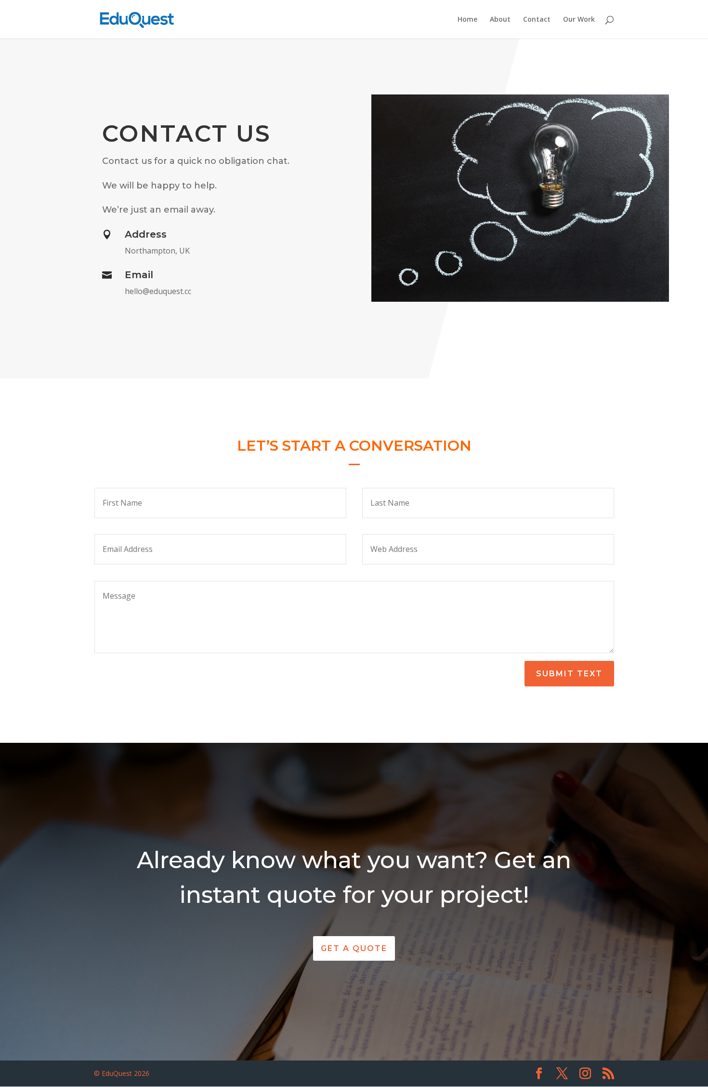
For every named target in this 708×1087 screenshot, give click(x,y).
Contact (537, 20)
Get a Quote (354, 948)
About (500, 20)
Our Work (579, 20)
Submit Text (569, 673)
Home (467, 20)
